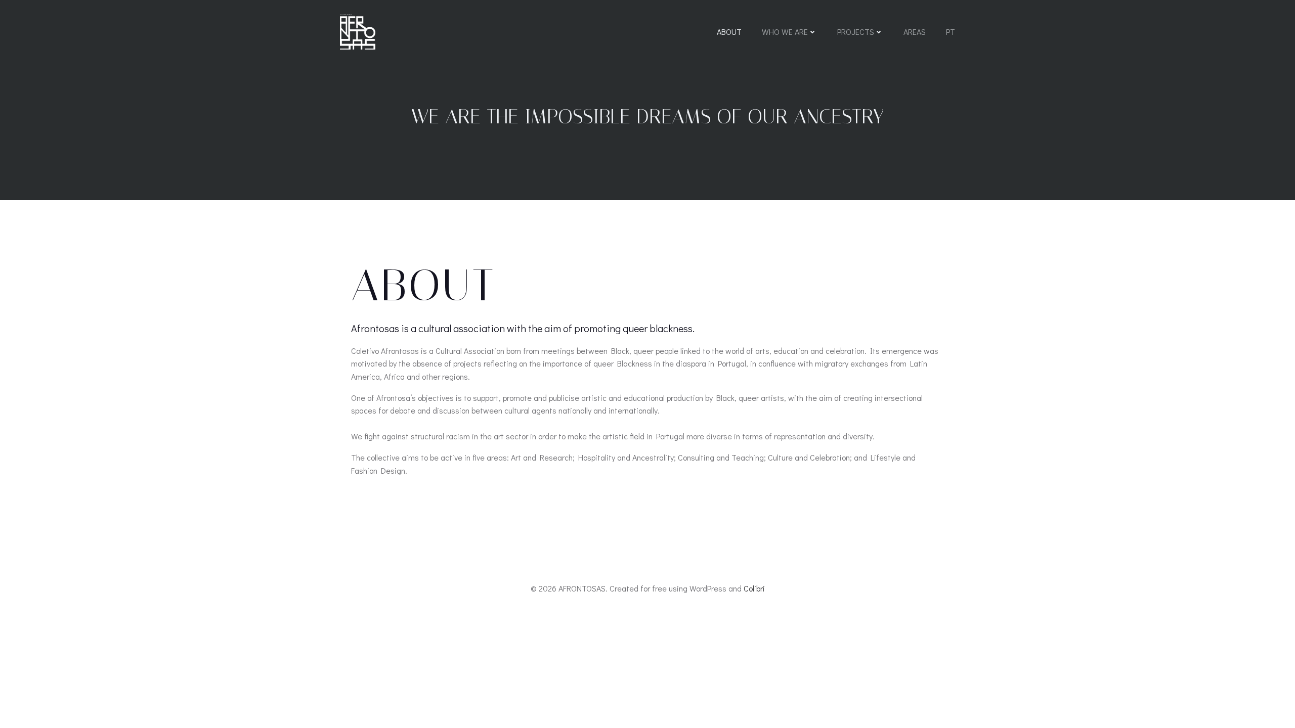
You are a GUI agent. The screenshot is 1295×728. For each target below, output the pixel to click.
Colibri (754, 588)
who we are (785, 31)
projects (855, 31)
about (729, 31)
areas (914, 31)
